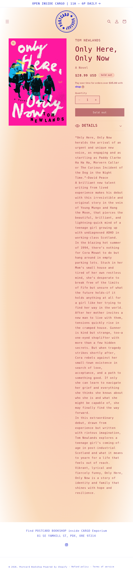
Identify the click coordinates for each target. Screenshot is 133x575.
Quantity (81, 93)
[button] (7, 21)
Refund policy (80, 567)
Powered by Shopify (55, 567)
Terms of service (103, 567)
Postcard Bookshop (30, 567)
